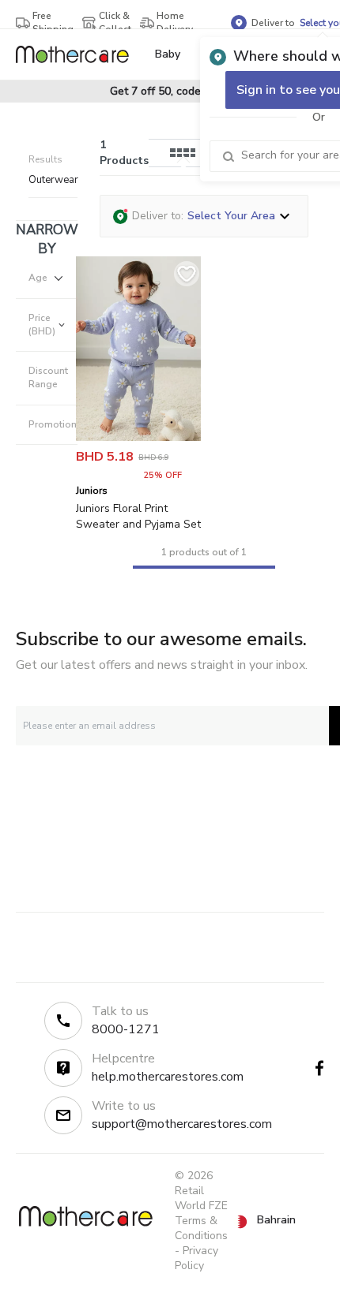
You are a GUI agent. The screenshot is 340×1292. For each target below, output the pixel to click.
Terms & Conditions (201, 1228)
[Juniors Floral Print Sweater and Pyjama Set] (138, 437)
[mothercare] (79, 54)
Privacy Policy (196, 1258)
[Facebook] (319, 1068)
